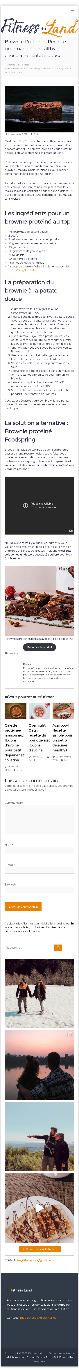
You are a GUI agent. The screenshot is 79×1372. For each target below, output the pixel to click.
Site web (10, 884)
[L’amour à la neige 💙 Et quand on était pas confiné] (39, 993)
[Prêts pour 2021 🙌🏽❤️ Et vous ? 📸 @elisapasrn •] (39, 1137)
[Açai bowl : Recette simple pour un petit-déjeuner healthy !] (63, 711)
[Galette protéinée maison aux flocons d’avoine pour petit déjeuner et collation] (15, 711)
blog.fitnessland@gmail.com (35, 1260)
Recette (24, 64)
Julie (66, 760)
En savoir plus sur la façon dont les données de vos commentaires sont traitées (39, 927)
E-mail (10, 865)
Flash (39, 1357)
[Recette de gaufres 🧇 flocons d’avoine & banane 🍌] (39, 1208)
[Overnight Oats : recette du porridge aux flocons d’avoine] (39, 711)
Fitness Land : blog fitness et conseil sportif (51, 1353)
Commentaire (14, 802)
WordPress (39, 1360)
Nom (9, 845)
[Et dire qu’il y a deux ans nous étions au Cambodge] (39, 1065)
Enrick (36, 134)
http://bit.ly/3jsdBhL (22, 270)
